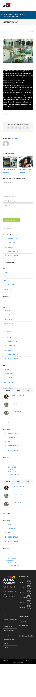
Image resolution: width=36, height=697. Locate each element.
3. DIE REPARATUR (9, 243)
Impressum (23, 621)
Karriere (6, 647)
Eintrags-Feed (8, 315)
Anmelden (7, 311)
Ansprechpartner (9, 639)
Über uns (6, 643)
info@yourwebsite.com (14, 472)
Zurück (31, 32)
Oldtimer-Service (9, 630)
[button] (4, 165)
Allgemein (25, 113)
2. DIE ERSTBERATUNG (11, 238)
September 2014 (9, 285)
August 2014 (8, 289)
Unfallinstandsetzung (10, 619)
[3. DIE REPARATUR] (6, 412)
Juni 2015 (7, 276)
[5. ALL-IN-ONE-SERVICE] (6, 395)
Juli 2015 (6, 272)
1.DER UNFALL (8, 247)
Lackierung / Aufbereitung (8, 625)
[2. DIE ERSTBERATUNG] (6, 404)
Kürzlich (18, 390)
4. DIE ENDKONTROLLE (9, 169)
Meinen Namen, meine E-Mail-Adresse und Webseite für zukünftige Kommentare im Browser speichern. (18, 213)
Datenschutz (24, 626)
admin (6, 113)
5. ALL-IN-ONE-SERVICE (25, 169)
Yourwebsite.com (14, 474)
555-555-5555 (12, 467)
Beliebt (8, 390)
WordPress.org (8, 323)
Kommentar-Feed (9, 319)
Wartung (6, 635)
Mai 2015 (7, 281)
